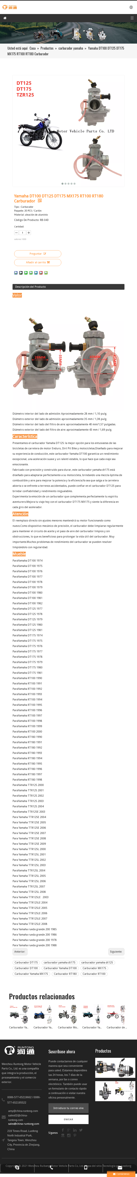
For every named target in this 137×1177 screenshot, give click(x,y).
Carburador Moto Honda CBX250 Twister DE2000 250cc (44, 1027)
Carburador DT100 (26, 968)
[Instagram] (69, 1135)
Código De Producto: (26, 220)
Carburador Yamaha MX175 (31, 973)
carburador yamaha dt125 (97, 962)
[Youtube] (63, 1135)
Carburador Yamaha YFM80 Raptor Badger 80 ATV (19, 1027)
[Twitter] (81, 1130)
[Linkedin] (75, 1130)
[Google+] (69, 1130)
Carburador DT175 (26, 962)
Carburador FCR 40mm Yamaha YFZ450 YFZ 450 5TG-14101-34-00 (117, 1027)
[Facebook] (63, 1130)
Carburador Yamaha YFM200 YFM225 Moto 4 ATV (68, 1027)
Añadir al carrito (36, 262)
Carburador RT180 (65, 973)
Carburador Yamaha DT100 (60, 968)
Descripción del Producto (30, 286)
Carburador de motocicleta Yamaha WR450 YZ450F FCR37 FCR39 (92, 1027)
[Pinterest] (75, 1135)
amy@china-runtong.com (23, 1111)
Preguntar (36, 253)
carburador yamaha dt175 (59, 962)
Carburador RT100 (94, 973)
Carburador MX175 (94, 968)
